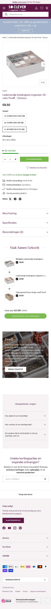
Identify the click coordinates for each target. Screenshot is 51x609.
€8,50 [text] (21, 262)
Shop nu (25, 31)
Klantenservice (13, 520)
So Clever (11, 587)
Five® (4, 91)
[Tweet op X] (10, 199)
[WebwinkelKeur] (25, 600)
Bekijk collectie (15, 369)
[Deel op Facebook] (15, 199)
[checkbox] (17, 262)
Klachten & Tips (7, 591)
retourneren (19, 2)
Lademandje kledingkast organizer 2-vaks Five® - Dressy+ (30, 276)
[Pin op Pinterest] (20, 199)
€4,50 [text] (21, 295)
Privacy (25, 591)
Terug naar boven (25, 494)
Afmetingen (7, 136)
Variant (5, 111)
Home (4, 37)
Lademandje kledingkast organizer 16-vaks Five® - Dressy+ (28, 37)
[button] (47, 8)
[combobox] (25, 14)
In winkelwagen (34, 159)
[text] (25, 247)
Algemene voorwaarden (38, 591)
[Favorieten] (41, 8)
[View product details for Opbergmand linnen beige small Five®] (9, 297)
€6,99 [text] (21, 279)
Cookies (17, 591)
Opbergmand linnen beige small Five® (31, 292)
